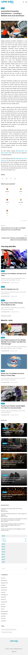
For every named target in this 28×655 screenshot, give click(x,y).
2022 (3, 552)
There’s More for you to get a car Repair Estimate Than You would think (13, 229)
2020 (3, 557)
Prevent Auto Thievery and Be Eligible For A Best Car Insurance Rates (14, 239)
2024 (3, 547)
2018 (3, 562)
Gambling (5, 428)
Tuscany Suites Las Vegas (7, 632)
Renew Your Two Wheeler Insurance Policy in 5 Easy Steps (12, 374)
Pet (2, 609)
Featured (3, 587)
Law (2, 604)
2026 (3, 536)
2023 (3, 549)
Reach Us (14, 651)
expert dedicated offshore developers (9, 629)
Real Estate (3, 611)
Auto (3, 8)
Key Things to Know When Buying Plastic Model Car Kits (12, 304)
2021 (3, 554)
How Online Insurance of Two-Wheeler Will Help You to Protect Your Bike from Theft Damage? (13, 342)
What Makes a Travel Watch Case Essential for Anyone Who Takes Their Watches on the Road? (13, 462)
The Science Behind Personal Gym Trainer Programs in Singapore (12, 446)
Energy (2, 585)
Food (2, 592)
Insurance (3, 602)
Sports (2, 616)
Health (4, 443)
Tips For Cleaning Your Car (9, 289)
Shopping (5, 458)
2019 (3, 559)
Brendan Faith (5, 282)
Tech (2, 618)
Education (3, 583)
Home (2, 599)
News (2, 606)
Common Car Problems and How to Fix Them (13, 274)
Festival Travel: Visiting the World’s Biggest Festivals (12, 495)
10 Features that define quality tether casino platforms (13, 431)
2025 (3, 544)
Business (5, 475)
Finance (3, 590)
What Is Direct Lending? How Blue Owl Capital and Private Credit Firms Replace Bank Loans (13, 479)
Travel (4, 492)
